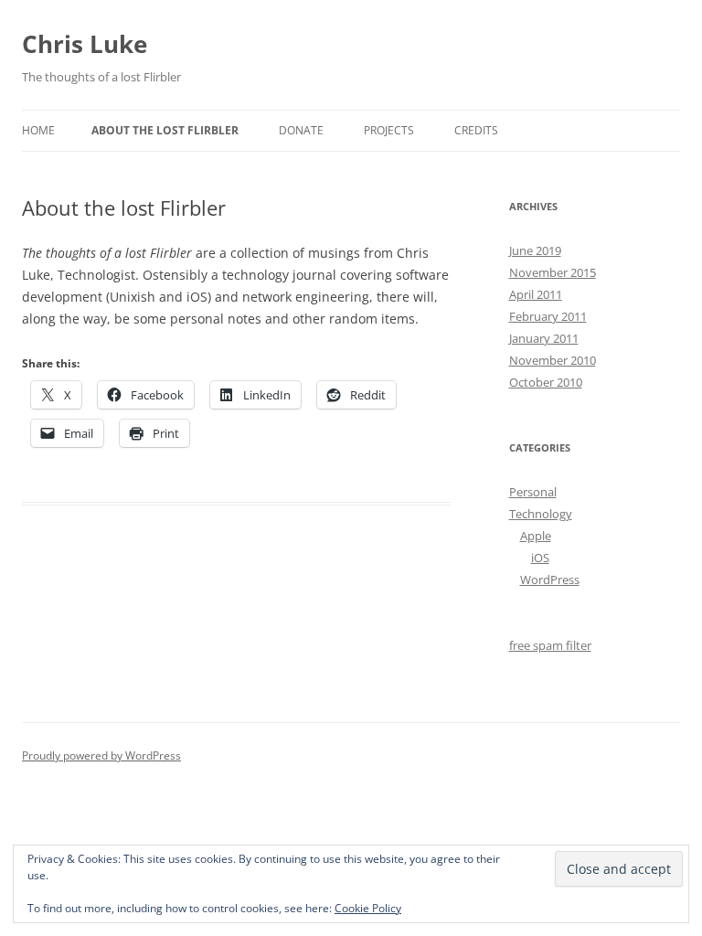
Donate (301, 130)
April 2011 (535, 294)
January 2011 (544, 338)
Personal (533, 492)
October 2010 (545, 382)
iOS (540, 557)
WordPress (550, 579)
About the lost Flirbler (165, 130)
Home (38, 130)
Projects (389, 130)
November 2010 (552, 360)
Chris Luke (84, 43)
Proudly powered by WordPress (101, 755)
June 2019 (535, 250)
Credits (476, 130)
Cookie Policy (368, 908)
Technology (540, 513)
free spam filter (550, 645)
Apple (535, 535)
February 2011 (548, 316)
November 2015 (552, 272)
